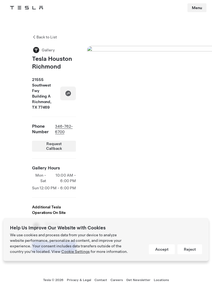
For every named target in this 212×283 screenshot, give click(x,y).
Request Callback (54, 146)
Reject (190, 249)
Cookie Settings (75, 251)
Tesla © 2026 (53, 280)
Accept (161, 249)
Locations (161, 280)
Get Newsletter (138, 280)
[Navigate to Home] (26, 7)
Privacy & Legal (79, 280)
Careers (116, 280)
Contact (100, 280)
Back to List (46, 37)
